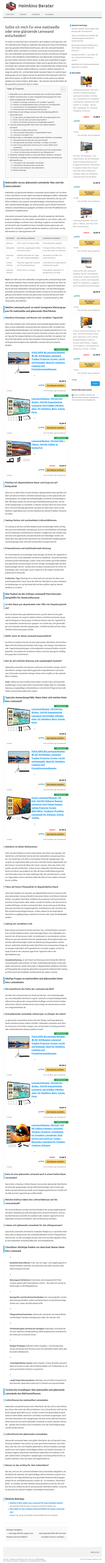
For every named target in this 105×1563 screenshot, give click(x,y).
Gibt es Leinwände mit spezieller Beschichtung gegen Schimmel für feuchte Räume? (85, 38)
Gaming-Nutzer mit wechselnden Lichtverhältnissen (31, 107)
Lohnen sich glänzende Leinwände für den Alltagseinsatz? (33, 152)
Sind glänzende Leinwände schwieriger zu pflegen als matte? (35, 142)
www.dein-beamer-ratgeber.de (86, 397)
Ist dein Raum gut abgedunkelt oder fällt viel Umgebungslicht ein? (36, 117)
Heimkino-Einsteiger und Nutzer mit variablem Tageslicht (33, 102)
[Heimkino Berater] (9, 11)
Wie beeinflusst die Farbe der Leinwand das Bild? (30, 140)
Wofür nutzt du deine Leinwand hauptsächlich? (30, 120)
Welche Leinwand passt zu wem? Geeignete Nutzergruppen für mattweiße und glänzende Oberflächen (35, 98)
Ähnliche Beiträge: (19, 170)
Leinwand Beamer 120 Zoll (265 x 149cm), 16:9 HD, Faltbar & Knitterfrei (48, 444)
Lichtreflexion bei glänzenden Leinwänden (28, 165)
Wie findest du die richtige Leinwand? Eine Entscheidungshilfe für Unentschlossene (34, 113)
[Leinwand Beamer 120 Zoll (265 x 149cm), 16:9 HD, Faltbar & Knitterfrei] (86, 213)
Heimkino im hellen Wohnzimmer (25, 130)
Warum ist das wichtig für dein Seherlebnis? (28, 168)
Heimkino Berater (36, 5)
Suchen (74, 380)
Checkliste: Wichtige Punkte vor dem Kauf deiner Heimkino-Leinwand (35, 155)
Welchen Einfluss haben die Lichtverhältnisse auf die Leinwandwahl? (37, 150)
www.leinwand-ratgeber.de (84, 400)
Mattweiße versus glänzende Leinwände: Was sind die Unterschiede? (35, 94)
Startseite (10, 14)
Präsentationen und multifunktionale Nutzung (29, 109)
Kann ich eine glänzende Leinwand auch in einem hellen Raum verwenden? (35, 146)
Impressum (95, 1552)
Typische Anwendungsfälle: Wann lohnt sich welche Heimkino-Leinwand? (33, 126)
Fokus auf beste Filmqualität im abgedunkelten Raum (32, 132)
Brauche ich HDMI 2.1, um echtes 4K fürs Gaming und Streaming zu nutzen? (85, 57)
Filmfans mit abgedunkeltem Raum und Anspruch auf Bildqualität (36, 104)
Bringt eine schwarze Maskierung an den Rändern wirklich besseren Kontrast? (85, 47)
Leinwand (36, 14)
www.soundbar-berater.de (84, 395)
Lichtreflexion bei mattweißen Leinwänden (28, 163)
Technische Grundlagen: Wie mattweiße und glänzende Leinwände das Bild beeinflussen (36, 159)
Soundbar (49, 14)
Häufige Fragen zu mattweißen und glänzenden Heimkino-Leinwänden (36, 137)
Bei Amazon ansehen (55, 385)
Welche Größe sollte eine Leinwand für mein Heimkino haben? (36, 1503)
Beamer (23, 14)
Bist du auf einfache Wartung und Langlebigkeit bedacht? (33, 122)
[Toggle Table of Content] (62, 89)
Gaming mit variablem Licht (23, 135)
